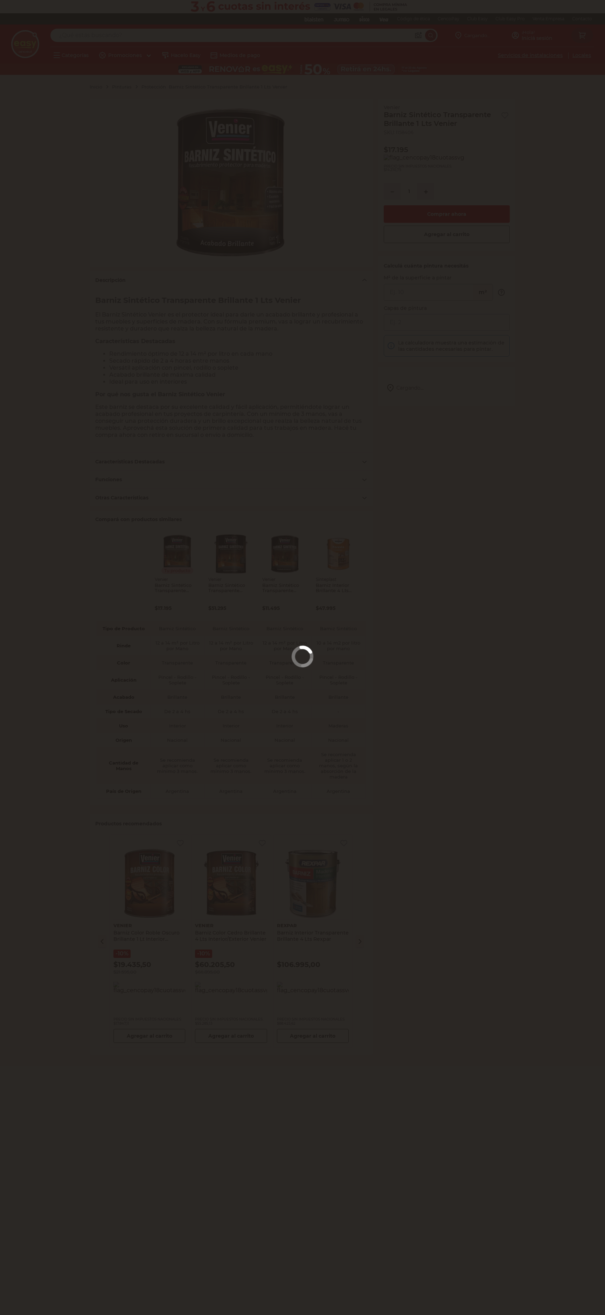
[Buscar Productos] (424, 35)
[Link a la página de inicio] (99, 86)
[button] (102, 941)
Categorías (75, 55)
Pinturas (122, 87)
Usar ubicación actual (520, 108)
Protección (153, 87)
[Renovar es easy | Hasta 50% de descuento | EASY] (302, 69)
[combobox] (241, 35)
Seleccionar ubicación (429, 108)
